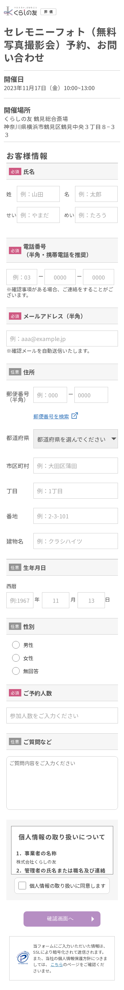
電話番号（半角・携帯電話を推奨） (57, 250)
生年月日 (34, 567)
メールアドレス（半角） (54, 316)
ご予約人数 (37, 693)
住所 (29, 372)
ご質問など (37, 741)
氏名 (29, 171)
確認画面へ (60, 918)
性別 (29, 626)
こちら (57, 964)
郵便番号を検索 (51, 416)
